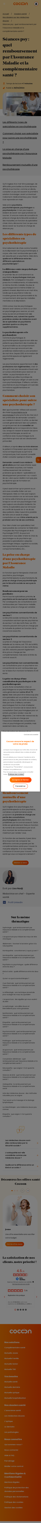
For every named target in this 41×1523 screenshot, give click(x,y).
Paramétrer (20, 786)
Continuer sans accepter (31, 734)
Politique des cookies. (16, 774)
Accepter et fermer (20, 780)
